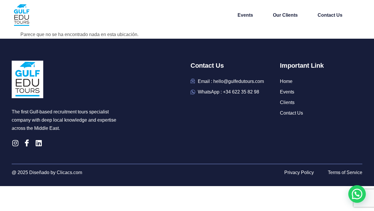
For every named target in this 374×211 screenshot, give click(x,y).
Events (245, 15)
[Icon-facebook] (26, 143)
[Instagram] (15, 143)
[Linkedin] (38, 143)
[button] (357, 194)
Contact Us (330, 15)
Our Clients (285, 15)
